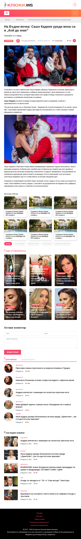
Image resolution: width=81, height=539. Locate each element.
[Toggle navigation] (6, 13)
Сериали (18, 413)
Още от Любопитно (16, 251)
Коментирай (12, 352)
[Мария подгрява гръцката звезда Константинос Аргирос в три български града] (66, 304)
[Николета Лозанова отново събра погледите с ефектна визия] (15, 304)
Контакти (39, 516)
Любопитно (20, 20)
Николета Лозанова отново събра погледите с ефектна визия (45, 380)
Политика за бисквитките (39, 525)
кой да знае (47, 244)
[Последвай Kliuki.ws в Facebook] (75, 5)
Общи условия (39, 519)
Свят (21, 477)
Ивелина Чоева (33, 244)
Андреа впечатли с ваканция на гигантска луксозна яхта (42, 392)
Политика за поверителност (39, 522)
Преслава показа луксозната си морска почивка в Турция (43, 368)
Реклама (39, 513)
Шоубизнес (23, 491)
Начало (7, 20)
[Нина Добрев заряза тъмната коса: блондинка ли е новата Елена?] (40, 304)
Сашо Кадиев (19, 244)
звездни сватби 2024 (62, 244)
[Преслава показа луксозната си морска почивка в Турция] (66, 270)
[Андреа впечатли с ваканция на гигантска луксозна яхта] (15, 270)
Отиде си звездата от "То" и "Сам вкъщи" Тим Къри (44, 480)
